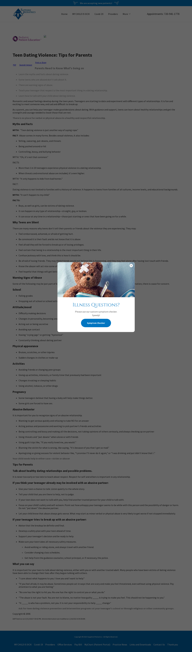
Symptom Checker (96, 323)
